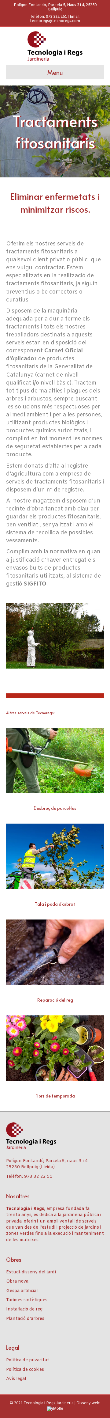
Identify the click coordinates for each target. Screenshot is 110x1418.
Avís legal (16, 1379)
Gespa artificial (22, 1291)
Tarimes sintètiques (26, 1300)
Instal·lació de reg (24, 1309)
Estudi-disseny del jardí (31, 1272)
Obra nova (17, 1281)
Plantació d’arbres (25, 1319)
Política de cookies (25, 1370)
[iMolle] (55, 1408)
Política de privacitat (27, 1360)
